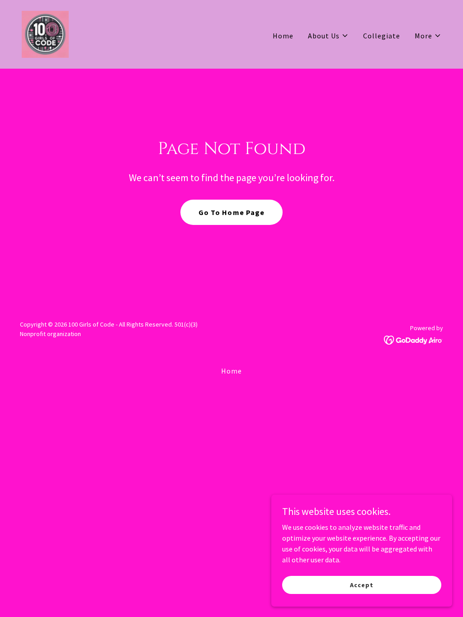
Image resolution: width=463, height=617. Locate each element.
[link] (45, 33)
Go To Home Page (231, 212)
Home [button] (231, 370)
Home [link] (283, 35)
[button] (328, 35)
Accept (361, 584)
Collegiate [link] (381, 35)
